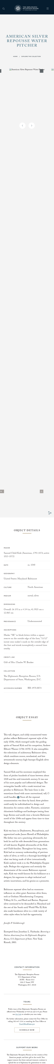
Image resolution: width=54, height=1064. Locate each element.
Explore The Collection (31, 56)
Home (15, 56)
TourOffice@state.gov (27, 1024)
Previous (22, 126)
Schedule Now (27, 1030)
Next (32, 126)
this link (18, 1014)
